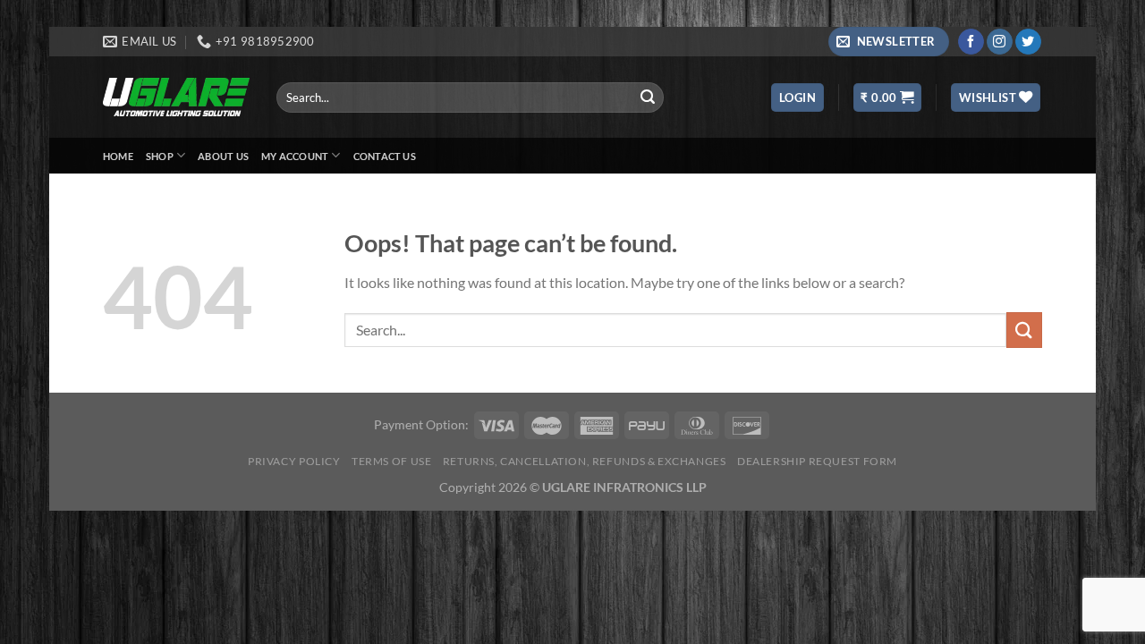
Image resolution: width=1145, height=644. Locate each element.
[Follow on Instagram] (1000, 42)
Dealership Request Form (817, 461)
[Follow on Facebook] (971, 42)
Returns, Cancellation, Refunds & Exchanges (584, 461)
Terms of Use (391, 461)
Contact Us (384, 156)
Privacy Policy (294, 461)
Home (118, 156)
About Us (223, 156)
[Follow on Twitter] (1028, 42)
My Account (294, 156)
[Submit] (647, 97)
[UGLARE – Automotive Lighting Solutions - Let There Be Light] (176, 97)
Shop (160, 156)
